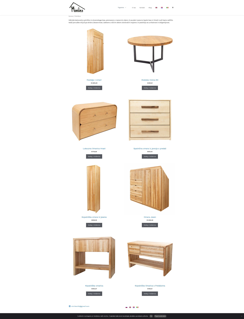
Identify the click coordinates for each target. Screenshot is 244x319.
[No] (242, 316)
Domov (71, 16)
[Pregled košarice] (172, 7)
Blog (150, 7)
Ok (151, 316)
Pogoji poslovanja (160, 316)
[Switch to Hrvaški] (162, 7)
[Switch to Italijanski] (167, 7)
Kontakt (142, 7)
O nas (134, 7)
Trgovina (121, 7)
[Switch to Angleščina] (156, 7)
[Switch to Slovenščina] (126, 307)
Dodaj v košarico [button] (94, 88)
